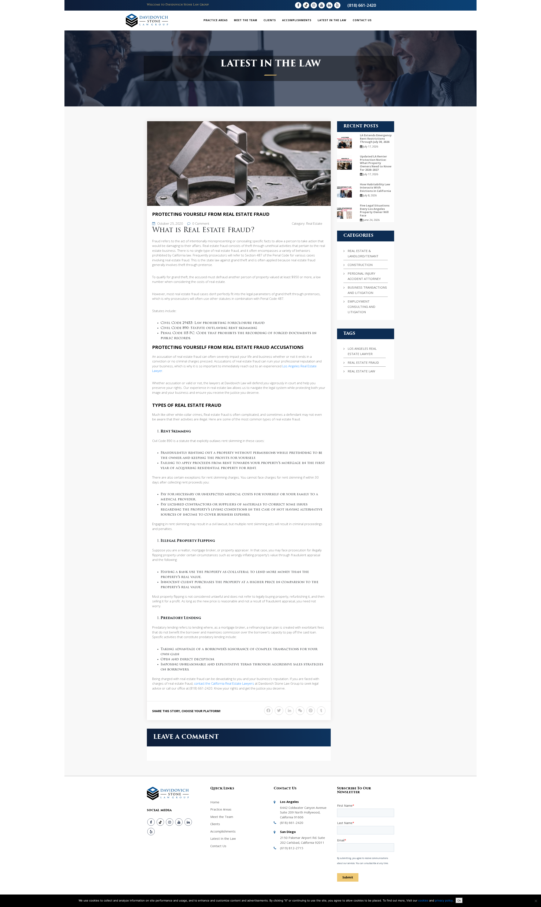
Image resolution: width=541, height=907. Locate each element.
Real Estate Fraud (363, 362)
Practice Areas (216, 20)
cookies (423, 900)
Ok (459, 900)
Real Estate (314, 223)
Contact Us (362, 20)
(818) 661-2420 (361, 5)
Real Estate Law (361, 371)
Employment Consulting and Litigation (361, 306)
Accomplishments (296, 20)
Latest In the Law (332, 20)
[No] (536, 901)
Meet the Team (245, 20)
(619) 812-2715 (291, 848)
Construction (360, 265)
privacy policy (444, 900)
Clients (270, 20)
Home (214, 802)
